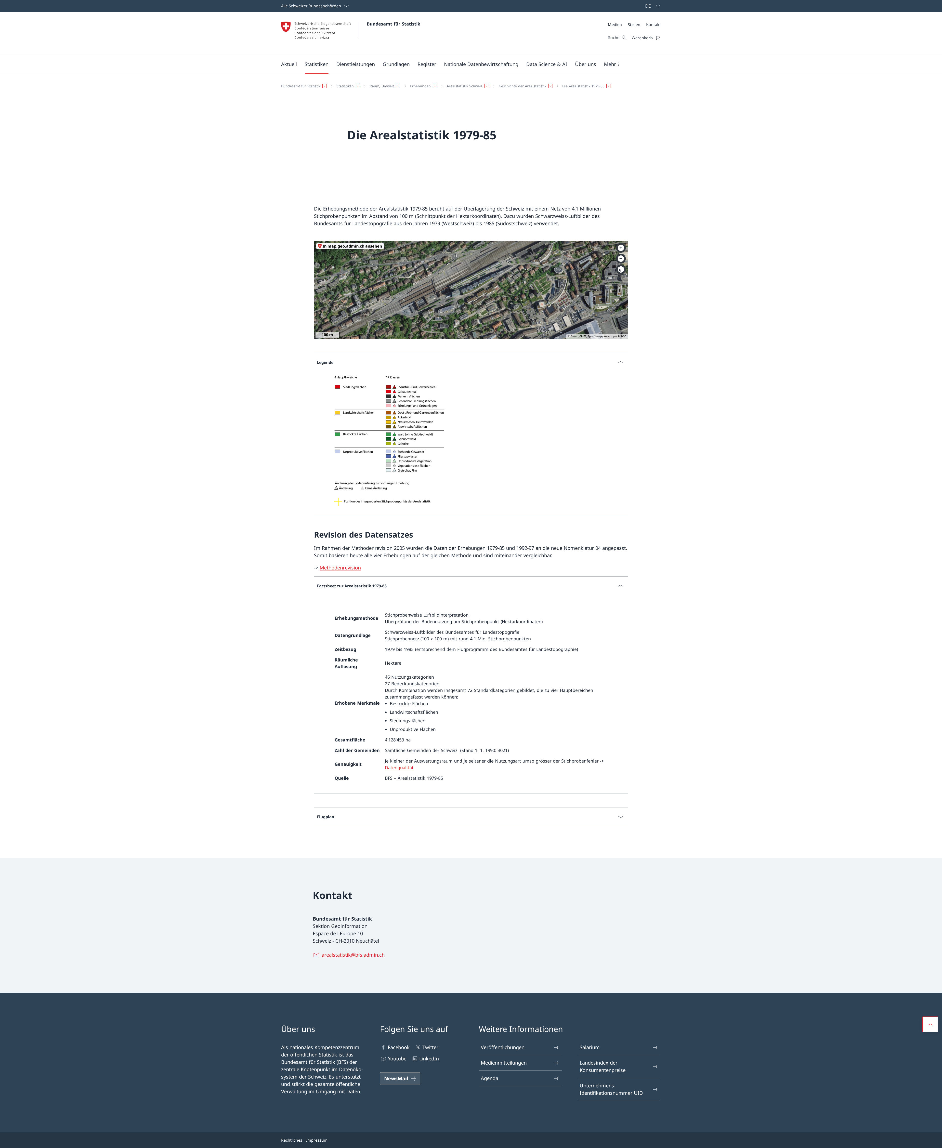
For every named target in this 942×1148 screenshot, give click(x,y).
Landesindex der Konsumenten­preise (603, 1066)
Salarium (590, 1047)
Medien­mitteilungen (504, 1062)
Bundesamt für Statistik (393, 24)
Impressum (316, 1140)
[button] (289, 64)
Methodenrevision (340, 567)
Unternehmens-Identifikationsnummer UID (611, 1089)
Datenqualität (399, 767)
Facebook (399, 1047)
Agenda (489, 1078)
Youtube (397, 1058)
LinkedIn (429, 1058)
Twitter (430, 1047)
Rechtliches (291, 1140)
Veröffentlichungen (502, 1047)
